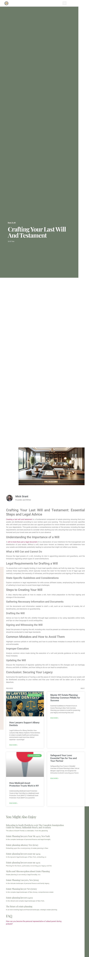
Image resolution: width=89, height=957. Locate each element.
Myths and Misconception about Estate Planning (28, 871)
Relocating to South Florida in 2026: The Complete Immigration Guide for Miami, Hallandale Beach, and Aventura (35, 826)
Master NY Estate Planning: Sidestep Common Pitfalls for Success (65, 698)
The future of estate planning (19, 906)
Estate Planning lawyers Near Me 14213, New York (28, 836)
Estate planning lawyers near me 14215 (23, 862)
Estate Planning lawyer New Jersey (21, 888)
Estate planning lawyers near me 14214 (23, 853)
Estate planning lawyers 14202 (19, 897)
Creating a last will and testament (19, 519)
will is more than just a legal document (22, 542)
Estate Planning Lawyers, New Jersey (22, 880)
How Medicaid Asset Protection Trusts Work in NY (24, 784)
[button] (65, 3)
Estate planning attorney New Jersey (22, 844)
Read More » (13, 745)
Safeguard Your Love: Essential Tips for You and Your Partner (63, 758)
